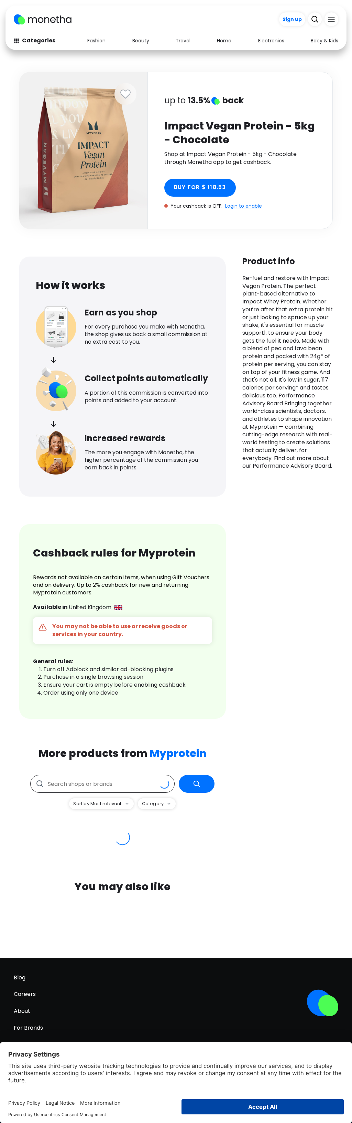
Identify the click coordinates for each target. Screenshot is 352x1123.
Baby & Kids (324, 40)
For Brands (28, 1028)
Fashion (96, 40)
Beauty (140, 40)
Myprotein (178, 753)
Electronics (271, 40)
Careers (25, 994)
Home (224, 40)
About (22, 1011)
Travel (183, 40)
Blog (19, 977)
